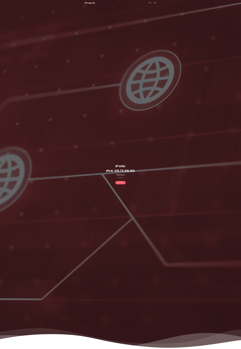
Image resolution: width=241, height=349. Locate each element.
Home (150, 2)
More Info (120, 182)
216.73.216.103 (124, 171)
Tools (154, 2)
